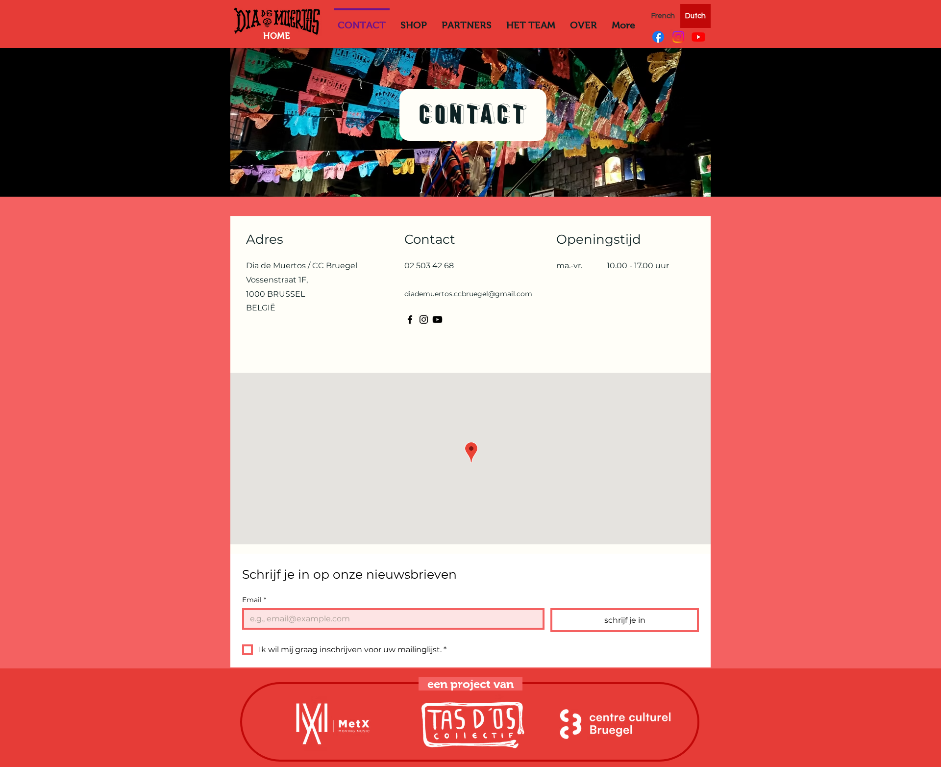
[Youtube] (437, 319)
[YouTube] (698, 37)
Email (254, 600)
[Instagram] (678, 37)
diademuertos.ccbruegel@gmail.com (468, 293)
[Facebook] (658, 37)
